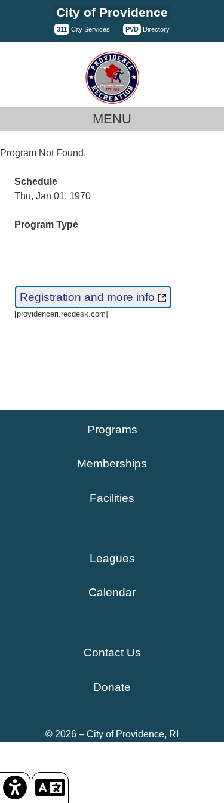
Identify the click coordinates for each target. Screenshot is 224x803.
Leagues (112, 558)
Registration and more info (89, 297)
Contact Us (112, 652)
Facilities (112, 498)
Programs (112, 429)
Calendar (112, 592)
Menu (112, 118)
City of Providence (112, 12)
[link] (15, 787)
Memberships (112, 463)
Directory (147, 29)
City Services (83, 29)
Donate (112, 687)
